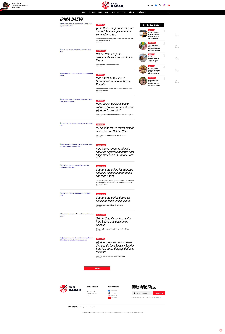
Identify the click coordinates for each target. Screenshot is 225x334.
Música (131, 12)
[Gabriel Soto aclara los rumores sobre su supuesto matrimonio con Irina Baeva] (76, 166)
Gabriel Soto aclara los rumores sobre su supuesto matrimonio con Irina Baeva (114, 173)
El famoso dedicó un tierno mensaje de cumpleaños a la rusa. (113, 229)
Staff (88, 296)
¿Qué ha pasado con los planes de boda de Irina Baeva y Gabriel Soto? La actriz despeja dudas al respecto (115, 247)
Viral (107, 12)
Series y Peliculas (119, 12)
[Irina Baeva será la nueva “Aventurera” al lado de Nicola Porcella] (76, 74)
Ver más (97, 268)
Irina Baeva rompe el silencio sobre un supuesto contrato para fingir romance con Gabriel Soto (115, 152)
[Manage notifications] (220, 330)
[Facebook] (156, 5)
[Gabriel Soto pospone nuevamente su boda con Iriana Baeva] (76, 50)
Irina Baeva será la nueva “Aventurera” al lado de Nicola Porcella (113, 81)
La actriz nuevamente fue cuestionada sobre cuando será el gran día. (115, 114)
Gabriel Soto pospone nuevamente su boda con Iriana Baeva (114, 57)
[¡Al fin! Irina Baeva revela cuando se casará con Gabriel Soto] (76, 124)
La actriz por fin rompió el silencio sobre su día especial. (111, 135)
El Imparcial (83, 307)
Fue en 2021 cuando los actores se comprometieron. (110, 256)
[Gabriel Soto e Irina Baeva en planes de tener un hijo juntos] (76, 194)
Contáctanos (91, 291)
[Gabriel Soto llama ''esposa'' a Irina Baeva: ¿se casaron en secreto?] (76, 215)
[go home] (112, 5)
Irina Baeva (100, 25)
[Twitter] (160, 5)
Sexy (100, 12)
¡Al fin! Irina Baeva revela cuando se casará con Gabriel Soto (115, 129)
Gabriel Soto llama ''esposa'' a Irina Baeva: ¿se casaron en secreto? (113, 221)
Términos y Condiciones (154, 297)
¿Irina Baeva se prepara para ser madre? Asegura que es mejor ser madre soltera (114, 31)
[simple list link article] (143, 33)
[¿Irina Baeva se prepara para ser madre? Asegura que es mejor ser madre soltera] (76, 24)
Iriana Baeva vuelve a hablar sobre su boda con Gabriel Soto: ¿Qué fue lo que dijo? (114, 107)
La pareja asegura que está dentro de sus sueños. (109, 205)
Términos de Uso (92, 293)
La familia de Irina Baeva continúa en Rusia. (108, 65)
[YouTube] (169, 5)
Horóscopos (141, 12)
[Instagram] (164, 5)
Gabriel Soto (100, 50)
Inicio (84, 12)
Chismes (92, 12)
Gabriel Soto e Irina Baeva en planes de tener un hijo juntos (113, 199)
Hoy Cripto (93, 307)
